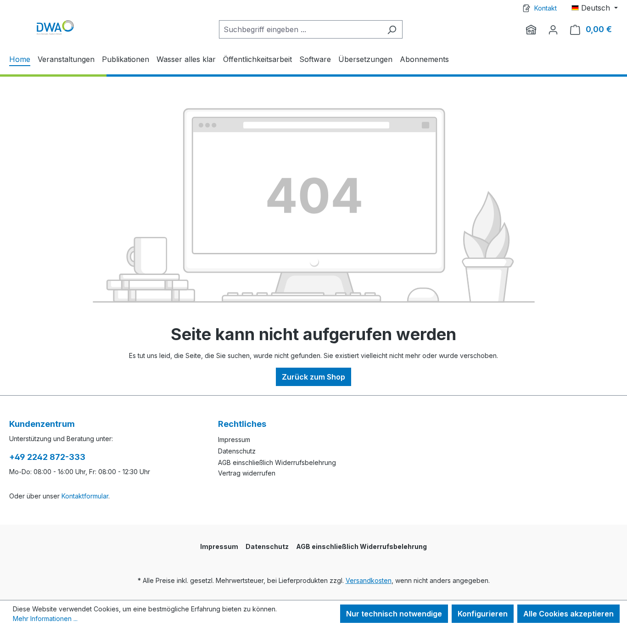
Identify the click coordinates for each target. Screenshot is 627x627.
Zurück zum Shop (313, 376)
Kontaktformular (85, 496)
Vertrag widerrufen (246, 473)
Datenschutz (237, 451)
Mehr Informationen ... (45, 618)
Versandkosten (369, 580)
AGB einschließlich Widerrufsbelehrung (277, 462)
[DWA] (531, 29)
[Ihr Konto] (553, 29)
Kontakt (545, 8)
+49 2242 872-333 (47, 457)
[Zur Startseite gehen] (55, 27)
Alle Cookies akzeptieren (568, 613)
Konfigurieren (483, 613)
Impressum (234, 439)
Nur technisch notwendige (394, 613)
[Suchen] (392, 29)
